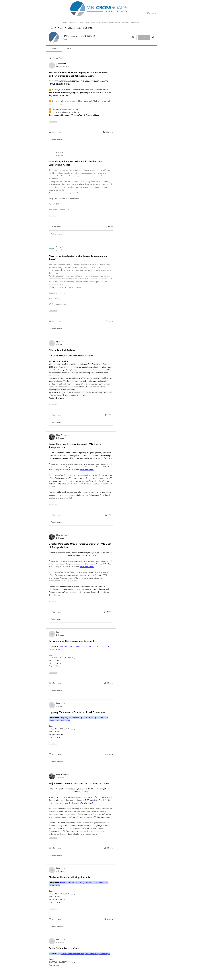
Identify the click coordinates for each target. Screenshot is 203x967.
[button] (84, 21)
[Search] (133, 37)
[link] (54, 48)
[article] (81, 100)
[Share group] (153, 37)
